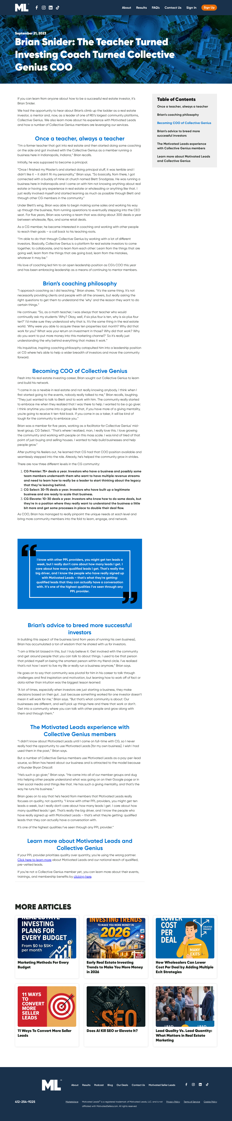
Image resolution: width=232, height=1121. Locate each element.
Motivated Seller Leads (162, 1085)
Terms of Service (192, 1101)
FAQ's (156, 7)
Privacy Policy (173, 1101)
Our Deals (122, 1085)
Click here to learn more (34, 860)
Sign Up (209, 7)
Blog (110, 1085)
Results (141, 7)
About (126, 7)
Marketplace (72, 1101)
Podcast (99, 1085)
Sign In (191, 7)
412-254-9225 (25, 1102)
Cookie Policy (210, 1101)
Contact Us (173, 7)
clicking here (82, 876)
